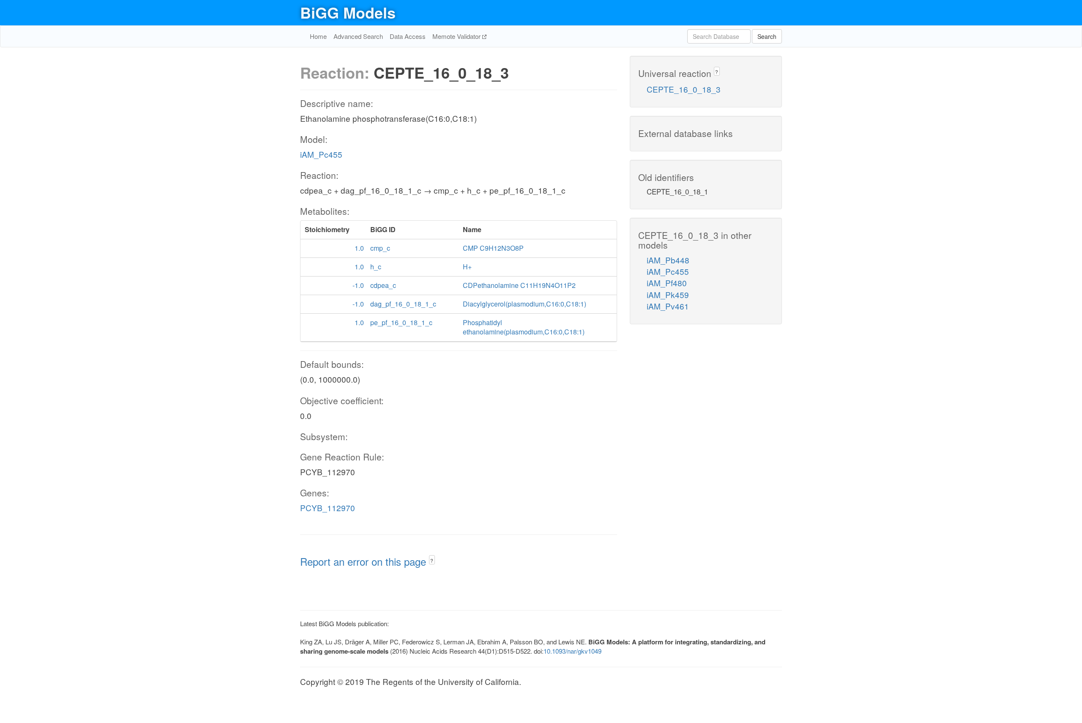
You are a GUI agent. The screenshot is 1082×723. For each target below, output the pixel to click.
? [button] (431, 560)
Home (318, 36)
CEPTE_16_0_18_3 (684, 89)
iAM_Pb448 (668, 260)
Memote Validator (457, 36)
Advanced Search (358, 36)
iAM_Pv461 (668, 306)
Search (766, 36)
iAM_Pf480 (667, 282)
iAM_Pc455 (321, 154)
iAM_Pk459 (668, 294)
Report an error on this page (364, 561)
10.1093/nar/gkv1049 (572, 650)
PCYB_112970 (327, 507)
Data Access (408, 36)
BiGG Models (348, 12)
